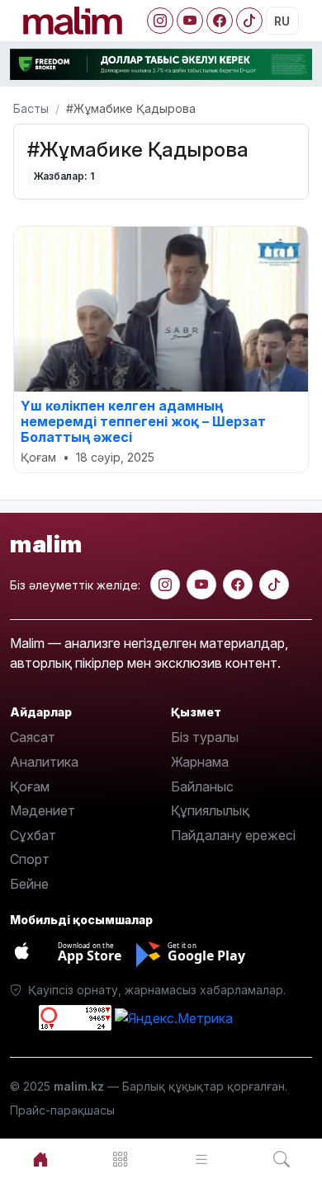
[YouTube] (190, 20)
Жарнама (200, 762)
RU (282, 21)
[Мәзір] (121, 1159)
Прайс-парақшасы (62, 1110)
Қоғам (30, 786)
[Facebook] (219, 20)
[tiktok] (274, 584)
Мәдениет (42, 810)
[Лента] (201, 1159)
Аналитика (44, 762)
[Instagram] (160, 20)
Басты (31, 108)
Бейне (29, 884)
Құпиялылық (210, 810)
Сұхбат (33, 835)
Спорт (30, 859)
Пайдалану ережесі (233, 835)
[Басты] (40, 1159)
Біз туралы (205, 737)
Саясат (32, 737)
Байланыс (202, 786)
